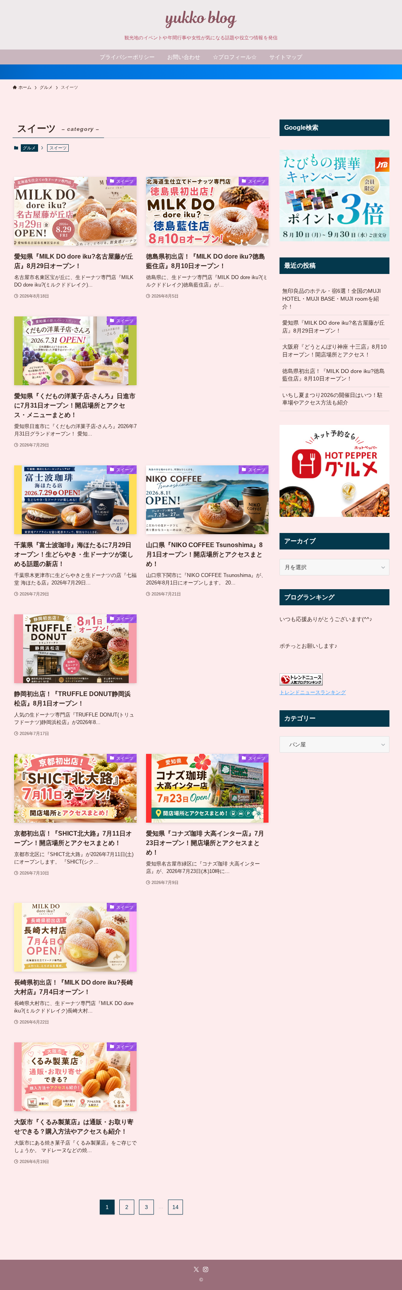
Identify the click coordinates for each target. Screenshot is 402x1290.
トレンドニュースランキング (313, 692)
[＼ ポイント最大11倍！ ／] (201, 71)
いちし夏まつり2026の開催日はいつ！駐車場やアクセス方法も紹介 (332, 399)
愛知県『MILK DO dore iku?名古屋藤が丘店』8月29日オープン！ (333, 327)
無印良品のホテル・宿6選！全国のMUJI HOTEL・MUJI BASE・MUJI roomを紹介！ (331, 298)
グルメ (29, 147)
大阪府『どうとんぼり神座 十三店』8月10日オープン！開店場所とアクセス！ (334, 351)
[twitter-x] (196, 1269)
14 (175, 1207)
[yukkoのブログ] (201, 19)
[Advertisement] (207, 362)
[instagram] (205, 1269)
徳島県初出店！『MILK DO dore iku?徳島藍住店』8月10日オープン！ (333, 375)
